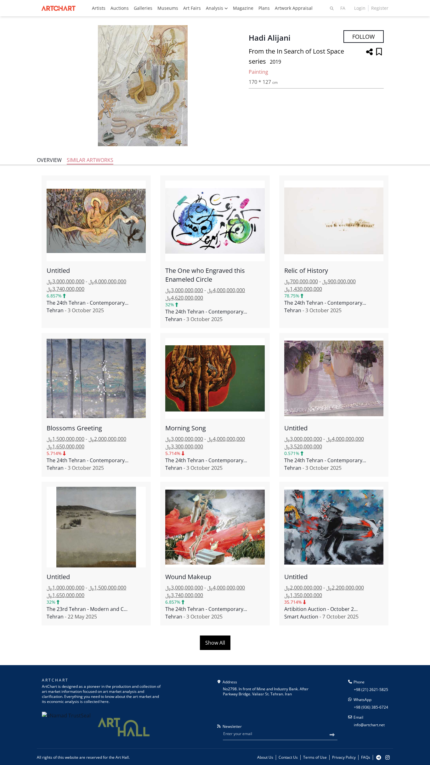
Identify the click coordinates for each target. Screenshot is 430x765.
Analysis (215, 8)
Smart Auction (301, 616)
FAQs (365, 757)
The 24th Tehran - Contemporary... (87, 302)
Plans (264, 8)
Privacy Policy (344, 757)
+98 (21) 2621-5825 (371, 689)
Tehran (55, 310)
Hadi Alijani (270, 38)
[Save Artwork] (379, 52)
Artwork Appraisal (294, 8)
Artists (98, 8)
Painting (258, 71)
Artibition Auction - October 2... (321, 609)
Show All (215, 642)
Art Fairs (192, 8)
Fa (342, 8)
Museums (167, 8)
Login (359, 8)
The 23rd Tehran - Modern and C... (87, 609)
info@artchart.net (369, 725)
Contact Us (288, 757)
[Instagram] (387, 757)
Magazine (243, 8)
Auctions (119, 8)
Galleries (143, 8)
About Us (265, 757)
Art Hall (122, 757)
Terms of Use (315, 757)
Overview (49, 160)
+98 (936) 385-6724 (371, 707)
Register (379, 8)
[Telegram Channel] (379, 757)
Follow (363, 36)
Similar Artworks (90, 160)
